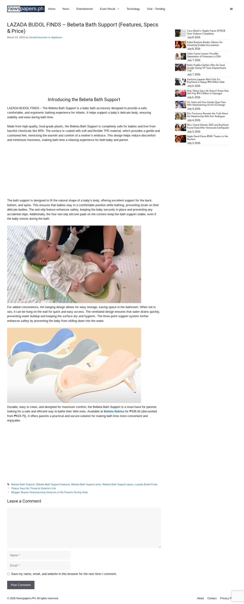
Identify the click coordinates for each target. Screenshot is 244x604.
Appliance (56, 37)
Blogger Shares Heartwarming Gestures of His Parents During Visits (50, 492)
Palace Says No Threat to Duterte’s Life (33, 488)
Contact (211, 598)
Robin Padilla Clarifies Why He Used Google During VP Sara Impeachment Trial (206, 68)
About (200, 598)
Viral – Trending (156, 8)
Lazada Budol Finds (146, 484)
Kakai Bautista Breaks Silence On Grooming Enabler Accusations (204, 43)
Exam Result (107, 8)
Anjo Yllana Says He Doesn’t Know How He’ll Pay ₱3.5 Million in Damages (208, 92)
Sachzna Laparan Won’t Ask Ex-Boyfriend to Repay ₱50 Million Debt (206, 81)
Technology (133, 8)
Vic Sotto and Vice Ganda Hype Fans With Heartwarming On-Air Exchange (206, 103)
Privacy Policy (228, 598)
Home (51, 8)
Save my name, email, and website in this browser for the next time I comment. (64, 574)
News (66, 8)
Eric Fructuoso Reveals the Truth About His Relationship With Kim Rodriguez (207, 115)
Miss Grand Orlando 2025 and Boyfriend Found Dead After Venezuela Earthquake (208, 126)
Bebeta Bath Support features (53, 484)
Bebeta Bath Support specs (118, 484)
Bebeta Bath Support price (86, 484)
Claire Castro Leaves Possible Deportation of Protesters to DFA (204, 55)
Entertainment (84, 8)
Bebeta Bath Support (23, 484)
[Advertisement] (84, 71)
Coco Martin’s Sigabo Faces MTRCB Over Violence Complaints (206, 32)
